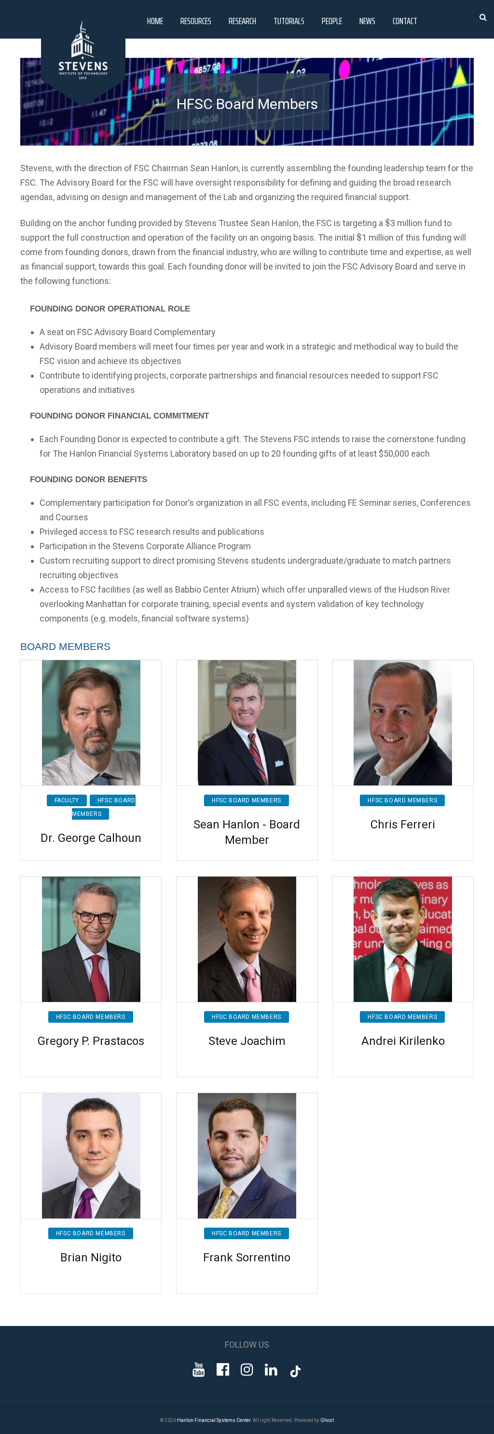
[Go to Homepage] (84, 104)
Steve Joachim (247, 1041)
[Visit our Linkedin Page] (271, 1369)
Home (155, 20)
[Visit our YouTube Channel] (198, 1369)
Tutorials (289, 20)
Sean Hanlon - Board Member (246, 832)
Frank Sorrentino (246, 1257)
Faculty (67, 800)
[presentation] (387, 223)
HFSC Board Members (246, 800)
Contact (405, 20)
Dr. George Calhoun (91, 838)
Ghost (327, 1420)
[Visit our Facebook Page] (223, 1369)
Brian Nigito (91, 1257)
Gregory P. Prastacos (91, 1041)
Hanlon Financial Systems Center (213, 1420)
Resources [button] (195, 20)
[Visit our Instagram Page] (247, 1369)
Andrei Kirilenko (403, 1041)
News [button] (367, 20)
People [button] (332, 20)
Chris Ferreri (402, 824)
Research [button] (242, 20)
